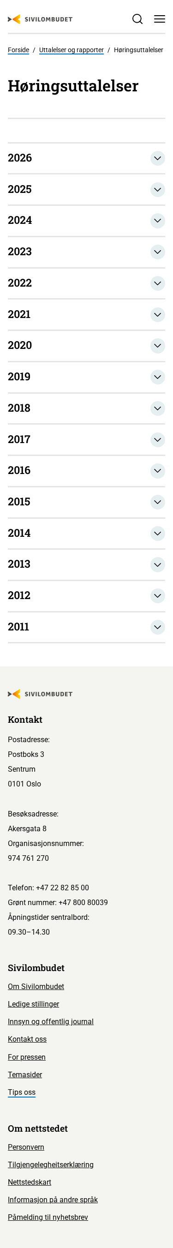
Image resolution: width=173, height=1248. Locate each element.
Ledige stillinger (33, 1004)
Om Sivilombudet (36, 986)
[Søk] (137, 19)
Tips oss (22, 1092)
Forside (18, 50)
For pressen (27, 1057)
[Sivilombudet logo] (40, 19)
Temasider (25, 1074)
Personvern (26, 1147)
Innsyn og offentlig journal (51, 1021)
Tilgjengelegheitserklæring (51, 1164)
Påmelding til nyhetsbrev (48, 1217)
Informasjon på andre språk (53, 1199)
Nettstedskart (29, 1182)
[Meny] (159, 19)
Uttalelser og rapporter (71, 50)
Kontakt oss (27, 1039)
